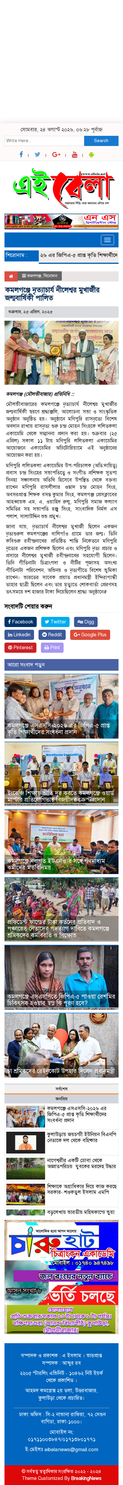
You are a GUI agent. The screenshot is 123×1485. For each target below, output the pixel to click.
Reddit (54, 635)
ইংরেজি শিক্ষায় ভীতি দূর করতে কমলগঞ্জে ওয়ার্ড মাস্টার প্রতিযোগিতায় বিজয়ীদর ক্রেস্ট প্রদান (60, 796)
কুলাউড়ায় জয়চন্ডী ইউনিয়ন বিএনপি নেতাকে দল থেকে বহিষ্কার (81, 1137)
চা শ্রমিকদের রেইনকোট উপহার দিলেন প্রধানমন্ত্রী (61, 1071)
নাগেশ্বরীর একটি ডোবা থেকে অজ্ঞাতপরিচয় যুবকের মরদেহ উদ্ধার (81, 1163)
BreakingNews (86, 1478)
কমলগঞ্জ (34, 276)
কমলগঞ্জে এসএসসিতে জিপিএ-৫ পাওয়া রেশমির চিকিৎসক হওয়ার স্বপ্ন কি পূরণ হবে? (61, 1000)
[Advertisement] (61, 61)
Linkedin (21, 635)
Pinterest (22, 648)
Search (101, 140)
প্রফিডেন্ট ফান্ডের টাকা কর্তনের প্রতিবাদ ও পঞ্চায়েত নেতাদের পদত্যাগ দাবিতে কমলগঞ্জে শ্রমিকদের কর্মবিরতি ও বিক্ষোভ (58, 928)
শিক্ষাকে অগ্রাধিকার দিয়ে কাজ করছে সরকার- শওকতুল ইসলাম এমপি (82, 1189)
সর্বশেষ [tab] (61, 1089)
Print (54, 648)
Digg (88, 622)
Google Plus (93, 635)
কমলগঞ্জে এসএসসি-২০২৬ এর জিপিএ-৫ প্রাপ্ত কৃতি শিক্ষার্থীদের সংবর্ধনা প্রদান (58, 729)
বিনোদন (50, 276)
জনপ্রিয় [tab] (61, 1098)
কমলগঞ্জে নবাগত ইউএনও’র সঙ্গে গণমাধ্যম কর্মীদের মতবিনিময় (56, 864)
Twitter (57, 622)
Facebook (22, 622)
